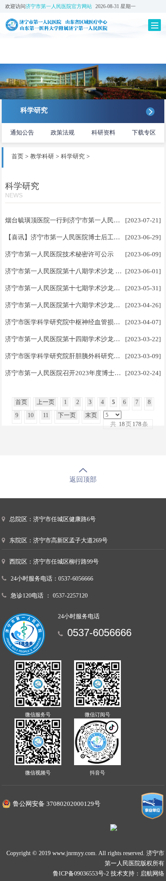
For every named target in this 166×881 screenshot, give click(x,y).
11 (46, 415)
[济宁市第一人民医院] (68, 24)
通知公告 (22, 132)
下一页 (67, 415)
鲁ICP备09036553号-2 (81, 873)
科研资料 (103, 132)
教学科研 (42, 156)
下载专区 (144, 132)
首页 (17, 156)
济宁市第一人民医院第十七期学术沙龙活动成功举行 (78, 288)
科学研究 (73, 156)
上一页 (45, 402)
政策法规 (62, 132)
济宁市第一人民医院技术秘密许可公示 (59, 254)
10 (31, 415)
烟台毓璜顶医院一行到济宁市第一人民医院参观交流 (78, 220)
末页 (91, 415)
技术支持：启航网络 (137, 873)
